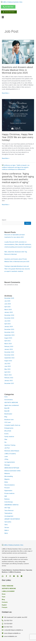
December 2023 (9, 329)
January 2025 (8, 312)
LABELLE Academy (10, 453)
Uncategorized (8, 516)
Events (6, 433)
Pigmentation (8, 490)
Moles (6, 482)
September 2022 (9, 358)
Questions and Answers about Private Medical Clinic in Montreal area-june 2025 (17, 70)
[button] (3, 17)
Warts (6, 533)
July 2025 (7, 301)
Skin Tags (7, 507)
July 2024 (7, 321)
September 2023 (9, 335)
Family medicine (9, 436)
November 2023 (9, 332)
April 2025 (7, 306)
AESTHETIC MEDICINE (11, 402)
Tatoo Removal (8, 510)
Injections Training (9, 445)
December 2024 (9, 315)
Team (3, 596)
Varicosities (7, 522)
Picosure (7, 487)
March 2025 (8, 309)
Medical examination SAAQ (12, 470)
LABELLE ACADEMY (8, 591)
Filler (5, 439)
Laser (6, 456)
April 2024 (7, 323)
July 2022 (7, 363)
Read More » (5, 93)
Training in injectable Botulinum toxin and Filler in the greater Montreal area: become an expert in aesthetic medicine (17, 268)
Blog (5, 416)
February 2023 (8, 346)
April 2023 (7, 340)
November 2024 (9, 318)
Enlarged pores (8, 428)
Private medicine (9, 493)
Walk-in (6, 530)
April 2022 (7, 372)
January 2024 (8, 326)
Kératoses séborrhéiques (11, 450)
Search (4, 220)
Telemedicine (8, 513)
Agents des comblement (11, 405)
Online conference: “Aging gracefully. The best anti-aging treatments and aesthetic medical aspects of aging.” (18, 178)
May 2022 (7, 369)
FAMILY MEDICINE (7, 586)
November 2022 (9, 355)
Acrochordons (8, 399)
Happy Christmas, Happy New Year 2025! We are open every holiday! (17, 137)
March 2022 (8, 375)
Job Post (7, 448)
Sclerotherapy (8, 502)
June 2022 (7, 366)
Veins (6, 524)
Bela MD (6, 408)
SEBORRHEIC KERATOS (11, 504)
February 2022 (8, 377)
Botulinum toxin (9, 419)
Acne (5, 396)
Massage (7, 465)
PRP (5, 496)
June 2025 (7, 304)
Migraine (7, 479)
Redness (7, 499)
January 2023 (8, 349)
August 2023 (8, 338)
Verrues (6, 527)
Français (4, 607)
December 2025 (9, 298)
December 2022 (9, 352)
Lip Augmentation (9, 462)
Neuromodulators (9, 485)
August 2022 (8, 360)
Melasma (7, 473)
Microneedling (8, 476)
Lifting (6, 459)
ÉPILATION (7, 431)
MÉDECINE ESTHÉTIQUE (11, 468)
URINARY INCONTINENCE (12, 519)
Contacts (5, 602)
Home (3, 594)
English (4, 605)
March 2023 (8, 343)
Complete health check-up (12, 425)
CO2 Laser (7, 422)
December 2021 (9, 383)
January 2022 (8, 380)
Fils (5, 442)
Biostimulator (8, 414)
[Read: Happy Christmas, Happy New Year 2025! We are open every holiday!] (18, 115)
